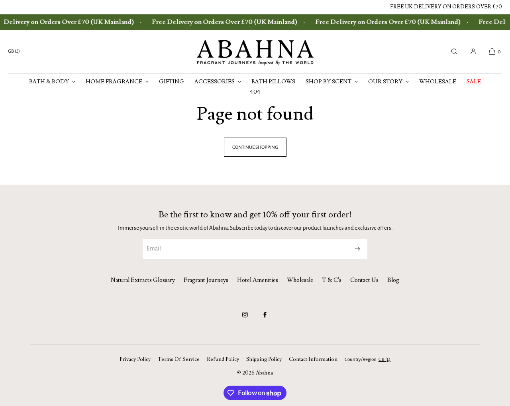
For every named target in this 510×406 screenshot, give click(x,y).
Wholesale (437, 81)
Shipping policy (264, 359)
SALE (474, 81)
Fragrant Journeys (206, 280)
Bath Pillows (273, 81)
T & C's (331, 280)
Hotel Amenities (257, 280)
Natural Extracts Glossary (143, 280)
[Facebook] (265, 318)
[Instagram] (245, 318)
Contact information (313, 359)
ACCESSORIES (214, 81)
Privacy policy (135, 359)
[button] (454, 51)
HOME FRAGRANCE (114, 81)
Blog (393, 280)
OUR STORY (385, 81)
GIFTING (171, 81)
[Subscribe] (357, 249)
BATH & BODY (49, 81)
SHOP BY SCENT (328, 81)
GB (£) (14, 51)
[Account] (473, 51)
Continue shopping (255, 147)
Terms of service (179, 359)
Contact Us (364, 280)
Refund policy (223, 359)
